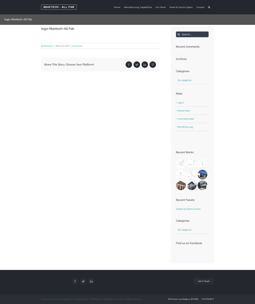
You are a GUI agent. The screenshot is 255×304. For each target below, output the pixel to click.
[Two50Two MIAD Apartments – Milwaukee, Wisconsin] (202, 185)
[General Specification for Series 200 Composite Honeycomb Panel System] (192, 174)
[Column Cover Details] (181, 164)
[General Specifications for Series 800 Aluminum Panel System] (192, 164)
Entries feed (184, 110)
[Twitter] (83, 281)
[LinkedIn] (91, 281)
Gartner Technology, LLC (62, 299)
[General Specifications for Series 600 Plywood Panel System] (202, 164)
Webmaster (48, 46)
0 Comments (77, 46)
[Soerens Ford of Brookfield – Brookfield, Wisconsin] (202, 174)
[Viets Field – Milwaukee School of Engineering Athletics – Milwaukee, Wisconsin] (192, 185)
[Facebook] (75, 281)
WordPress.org (185, 126)
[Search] (209, 7)
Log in (181, 102)
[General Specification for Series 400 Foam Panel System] (181, 174)
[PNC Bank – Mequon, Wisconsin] (181, 185)
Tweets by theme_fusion (188, 208)
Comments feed (186, 118)
